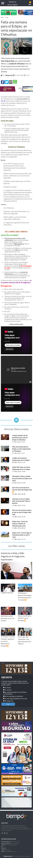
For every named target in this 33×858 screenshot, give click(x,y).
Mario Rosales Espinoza (9, 845)
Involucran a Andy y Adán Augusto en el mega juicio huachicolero (13, 556)
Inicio (2, 17)
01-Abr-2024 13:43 (20, 438)
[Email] (10, 82)
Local (6, 17)
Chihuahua (5, 850)
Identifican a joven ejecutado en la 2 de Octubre (7, 618)
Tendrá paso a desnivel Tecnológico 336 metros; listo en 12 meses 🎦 (25, 596)
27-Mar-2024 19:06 (21, 469)
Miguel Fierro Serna (10, 841)
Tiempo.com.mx (8, 856)
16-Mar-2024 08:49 (20, 524)
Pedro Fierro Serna (10, 843)
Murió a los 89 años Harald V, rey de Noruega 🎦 (24, 618)
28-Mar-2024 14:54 (21, 460)
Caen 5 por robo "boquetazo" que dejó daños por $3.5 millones (24, 640)
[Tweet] (7, 82)
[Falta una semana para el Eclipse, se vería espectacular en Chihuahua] (3, 82)
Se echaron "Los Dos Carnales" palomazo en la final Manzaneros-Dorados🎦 (8, 641)
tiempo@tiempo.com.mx (9, 851)
